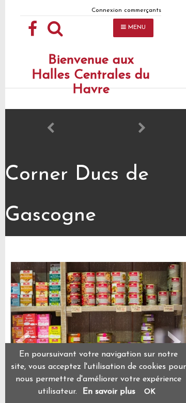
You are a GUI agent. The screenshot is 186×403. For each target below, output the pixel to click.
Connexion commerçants (126, 10)
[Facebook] (32, 29)
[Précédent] (50, 129)
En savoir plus (109, 392)
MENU (136, 27)
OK (150, 392)
